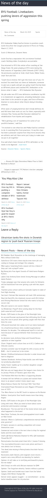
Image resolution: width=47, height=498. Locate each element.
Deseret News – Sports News (19, 149)
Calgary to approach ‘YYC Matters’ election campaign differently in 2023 (22, 170)
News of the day (14, 2)
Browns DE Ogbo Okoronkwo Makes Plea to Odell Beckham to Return (22, 162)
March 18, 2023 (25, 32)
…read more (22, 144)
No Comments (9, 35)
